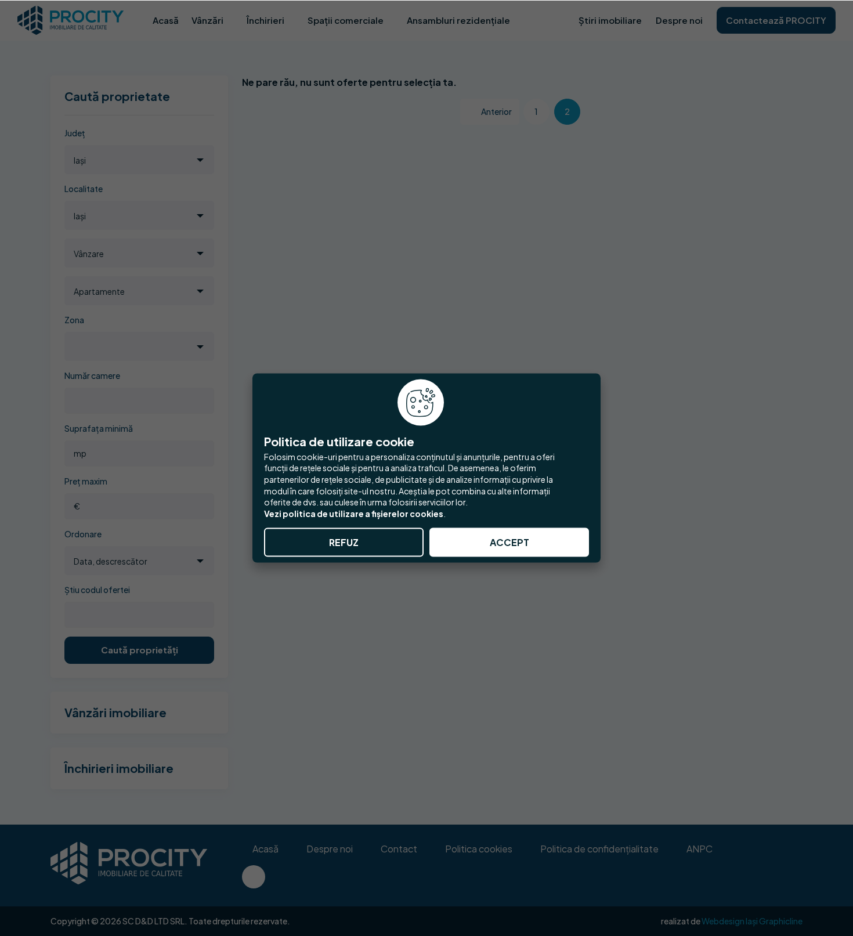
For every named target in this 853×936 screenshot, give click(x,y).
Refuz (344, 542)
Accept (509, 542)
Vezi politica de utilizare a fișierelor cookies (353, 513)
